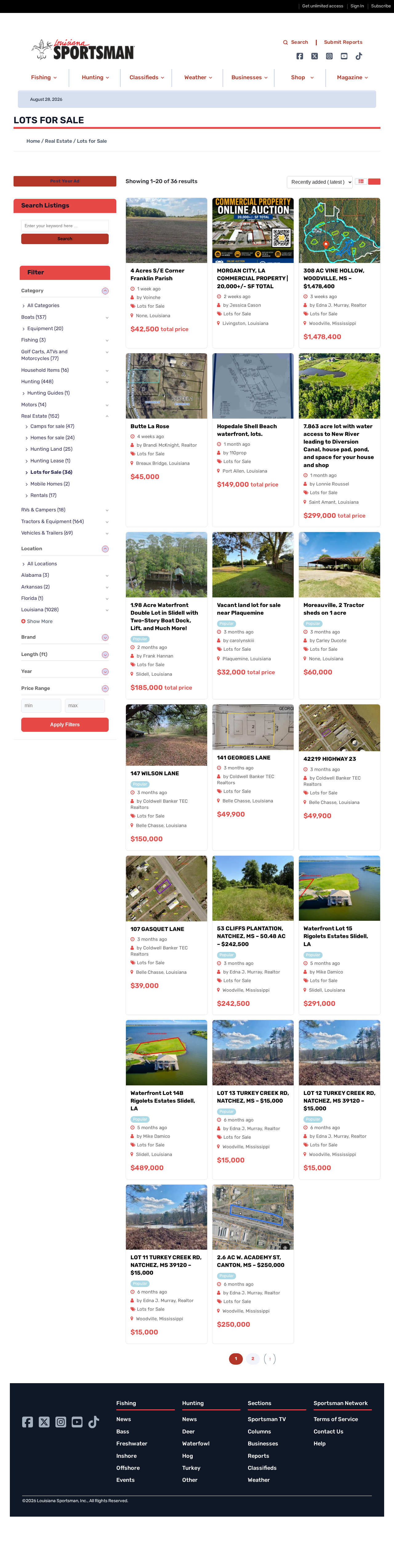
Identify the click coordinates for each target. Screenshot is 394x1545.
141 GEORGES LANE (244, 758)
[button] (43, 78)
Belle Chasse (149, 826)
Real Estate (58, 141)
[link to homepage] (83, 49)
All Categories (43, 305)
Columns (259, 1432)
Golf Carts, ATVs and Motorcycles (44, 355)
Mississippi (344, 324)
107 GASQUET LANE (157, 929)
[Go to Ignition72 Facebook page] (300, 56)
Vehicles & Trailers (47, 533)
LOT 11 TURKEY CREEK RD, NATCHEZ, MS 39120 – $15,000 (166, 1265)
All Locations (42, 564)
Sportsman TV (267, 1420)
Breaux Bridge (151, 463)
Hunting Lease (50, 461)
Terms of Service (336, 1420)
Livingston (234, 324)
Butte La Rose (150, 427)
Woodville (319, 324)
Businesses (263, 1444)
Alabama (35, 575)
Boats (33, 317)
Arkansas (35, 587)
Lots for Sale (150, 306)
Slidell (142, 674)
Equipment (45, 328)
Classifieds (262, 1468)
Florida (32, 598)
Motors (33, 405)
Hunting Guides (48, 393)
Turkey (191, 1468)
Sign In (357, 6)
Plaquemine (235, 659)
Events (125, 1480)
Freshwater (131, 1444)
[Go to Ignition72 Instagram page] (329, 56)
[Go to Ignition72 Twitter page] (314, 56)
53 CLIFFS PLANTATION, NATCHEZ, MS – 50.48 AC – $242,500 (251, 936)
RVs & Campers (43, 510)
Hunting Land (51, 449)
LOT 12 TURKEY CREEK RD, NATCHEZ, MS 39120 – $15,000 (340, 1101)
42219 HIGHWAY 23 (330, 759)
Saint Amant (322, 502)
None (141, 316)
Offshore (128, 1468)
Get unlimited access (322, 6)
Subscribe (381, 6)
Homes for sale (52, 438)
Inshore (126, 1456)
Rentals (43, 495)
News (123, 1420)
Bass (122, 1432)
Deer (188, 1432)
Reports (258, 1456)
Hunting (37, 381)
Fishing (33, 340)
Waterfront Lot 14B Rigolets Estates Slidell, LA (163, 1101)
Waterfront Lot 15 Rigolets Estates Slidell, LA (336, 936)
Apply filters (65, 724)
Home (33, 141)
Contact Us (329, 1432)
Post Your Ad (65, 181)
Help (320, 1444)
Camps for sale (52, 426)
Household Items (45, 370)
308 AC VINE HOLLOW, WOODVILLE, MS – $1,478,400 (334, 278)
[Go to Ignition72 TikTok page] (359, 56)
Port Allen (233, 471)
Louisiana (160, 316)
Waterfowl (196, 1444)
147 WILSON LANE (155, 774)
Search (299, 42)
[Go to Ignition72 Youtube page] (344, 56)
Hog (187, 1456)
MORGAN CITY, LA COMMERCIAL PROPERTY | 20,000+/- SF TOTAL (252, 278)
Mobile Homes (50, 484)
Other (190, 1480)
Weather (259, 1480)
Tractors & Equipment (52, 521)
